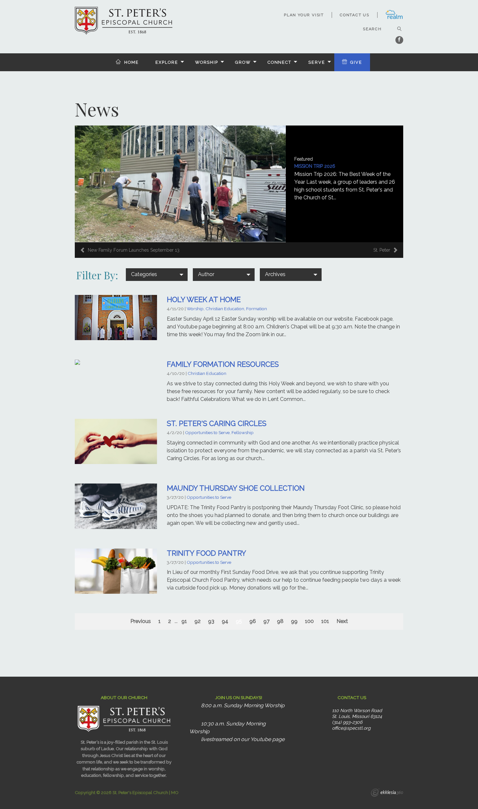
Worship (206, 62)
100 (309, 621)
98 (280, 621)
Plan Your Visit (304, 15)
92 (197, 621)
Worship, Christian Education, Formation (227, 308)
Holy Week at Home (204, 299)
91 (184, 621)
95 (239, 621)
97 (266, 621)
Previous (140, 621)
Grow (243, 62)
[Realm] (394, 18)
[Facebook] (399, 40)
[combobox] (157, 274)
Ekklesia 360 (387, 793)
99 (294, 621)
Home (131, 62)
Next (342, 621)
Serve (316, 62)
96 (252, 621)
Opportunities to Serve (209, 497)
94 (225, 621)
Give (356, 62)
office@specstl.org (351, 728)
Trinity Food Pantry (206, 553)
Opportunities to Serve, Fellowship (219, 432)
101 (325, 621)
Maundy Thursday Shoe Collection (236, 488)
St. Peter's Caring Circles (216, 423)
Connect (279, 62)
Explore (166, 62)
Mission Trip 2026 (314, 166)
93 (211, 621)
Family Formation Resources (223, 364)
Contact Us (354, 15)
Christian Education (207, 373)
